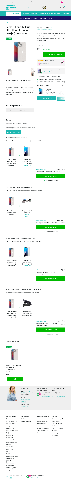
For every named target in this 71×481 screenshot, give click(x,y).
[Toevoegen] (15, 379)
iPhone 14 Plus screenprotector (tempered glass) (27, 161)
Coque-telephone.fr (42, 430)
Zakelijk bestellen (10, 428)
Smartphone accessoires (30, 13)
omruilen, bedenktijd (50, 79)
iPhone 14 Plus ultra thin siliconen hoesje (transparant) (13, 367)
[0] (63, 7)
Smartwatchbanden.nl (43, 419)
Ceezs (50, 27)
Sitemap (8, 451)
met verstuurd (49, 76)
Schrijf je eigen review (13, 132)
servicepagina (25, 406)
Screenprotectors (44, 13)
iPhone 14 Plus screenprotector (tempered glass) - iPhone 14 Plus (24, 141)
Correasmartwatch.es (43, 433)
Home (12, 23)
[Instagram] (56, 393)
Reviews (8, 82)
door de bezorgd (51, 82)
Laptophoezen (55, 13)
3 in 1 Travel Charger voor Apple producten (27, 210)
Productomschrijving (12, 80)
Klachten (8, 454)
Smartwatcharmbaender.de (44, 426)
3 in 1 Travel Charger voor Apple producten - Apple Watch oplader (24, 190)
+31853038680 (59, 428)
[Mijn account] (60, 7)
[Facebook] (53, 393)
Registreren (24, 419)
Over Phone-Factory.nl (12, 421)
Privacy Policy (9, 449)
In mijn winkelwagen (55, 54)
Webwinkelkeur (46, 396)
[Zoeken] (29, 7)
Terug (8, 23)
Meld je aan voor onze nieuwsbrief (58, 397)
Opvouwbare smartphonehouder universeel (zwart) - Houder (22, 292)
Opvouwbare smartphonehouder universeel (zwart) (27, 313)
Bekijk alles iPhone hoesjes (44, 29)
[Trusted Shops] (44, 7)
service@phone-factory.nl (25, 400)
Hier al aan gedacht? (43, 85)
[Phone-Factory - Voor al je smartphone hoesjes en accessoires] (11, 7)
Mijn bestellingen (26, 421)
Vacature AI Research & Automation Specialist (12, 458)
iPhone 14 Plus (47, 72)
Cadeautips (65, 13)
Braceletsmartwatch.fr (43, 428)
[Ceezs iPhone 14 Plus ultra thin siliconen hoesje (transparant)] (14, 354)
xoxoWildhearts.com (42, 421)
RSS (11, 478)
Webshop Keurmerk (11, 442)
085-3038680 (25, 392)
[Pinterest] (59, 393)
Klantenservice (10, 419)
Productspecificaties (25, 80)
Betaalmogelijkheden (11, 440)
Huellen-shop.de (41, 423)
